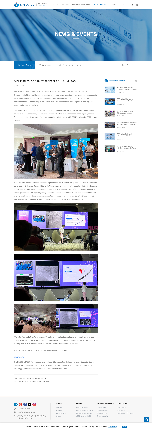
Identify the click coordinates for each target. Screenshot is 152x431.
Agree (124, 426)
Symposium (121, 410)
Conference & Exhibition (125, 413)
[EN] (137, 4)
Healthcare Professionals (81, 5)
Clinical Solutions (102, 410)
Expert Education (102, 416)
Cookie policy (112, 427)
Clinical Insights (102, 413)
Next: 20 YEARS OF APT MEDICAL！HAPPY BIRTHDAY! (32, 381)
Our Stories (59, 410)
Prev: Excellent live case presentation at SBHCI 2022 (31, 378)
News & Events (100, 5)
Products (65, 5)
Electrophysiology (82, 407)
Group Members (61, 413)
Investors (112, 5)
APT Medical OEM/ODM (83, 416)
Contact (122, 5)
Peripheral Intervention (84, 413)
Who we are (59, 407)
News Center (121, 407)
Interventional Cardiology (84, 410)
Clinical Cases (101, 407)
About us (54, 5)
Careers (58, 416)
